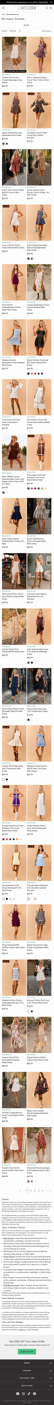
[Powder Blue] (28, 899)
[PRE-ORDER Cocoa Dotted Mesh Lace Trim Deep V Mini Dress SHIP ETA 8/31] (14, 452)
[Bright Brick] (31, 373)
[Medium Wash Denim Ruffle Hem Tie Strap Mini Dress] (39, 743)
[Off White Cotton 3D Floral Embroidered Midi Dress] (39, 397)
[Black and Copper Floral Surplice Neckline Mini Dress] (39, 1090)
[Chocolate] (28, 488)
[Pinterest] (35, 1393)
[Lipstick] (35, 373)
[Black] (28, 373)
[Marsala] (28, 1181)
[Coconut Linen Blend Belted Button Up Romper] (39, 571)
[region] (27, 2)
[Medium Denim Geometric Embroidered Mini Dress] (14, 337)
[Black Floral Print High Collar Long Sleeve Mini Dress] (39, 922)
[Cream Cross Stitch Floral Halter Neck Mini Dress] (14, 1145)
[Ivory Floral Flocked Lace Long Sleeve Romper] (14, 397)
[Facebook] (18, 1393)
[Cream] (6, 492)
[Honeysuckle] (3, 899)
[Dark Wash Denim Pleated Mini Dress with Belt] (14, 516)
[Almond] (31, 719)
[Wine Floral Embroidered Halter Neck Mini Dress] (14, 282)
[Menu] (4, 7)
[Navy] (38, 373)
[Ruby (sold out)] (35, 899)
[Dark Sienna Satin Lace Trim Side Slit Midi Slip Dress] (39, 626)
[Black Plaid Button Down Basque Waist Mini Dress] (39, 516)
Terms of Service (45, 1401)
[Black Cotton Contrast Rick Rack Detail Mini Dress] (39, 337)
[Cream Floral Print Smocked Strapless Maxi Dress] (14, 1035)
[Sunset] (42, 488)
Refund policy (27, 1402)
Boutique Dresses (13, 14)
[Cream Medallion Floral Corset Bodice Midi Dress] (39, 282)
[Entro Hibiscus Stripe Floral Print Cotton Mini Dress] (39, 55)
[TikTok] (30, 1393)
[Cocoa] (3, 492)
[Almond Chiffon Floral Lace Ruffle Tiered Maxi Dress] (14, 571)
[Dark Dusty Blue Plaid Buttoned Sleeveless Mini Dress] (39, 222)
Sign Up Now (27, 1351)
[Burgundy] (42, 373)
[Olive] (31, 1181)
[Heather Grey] (13, 899)
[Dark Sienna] (28, 662)
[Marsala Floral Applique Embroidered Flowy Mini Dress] (39, 1145)
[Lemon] (31, 899)
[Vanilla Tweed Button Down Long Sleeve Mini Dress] (14, 1090)
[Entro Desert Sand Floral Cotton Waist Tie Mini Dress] (39, 167)
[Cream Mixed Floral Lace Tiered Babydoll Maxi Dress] (39, 803)
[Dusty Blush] (10, 899)
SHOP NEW (43, 2)
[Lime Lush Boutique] (27, 7)
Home (3, 14)
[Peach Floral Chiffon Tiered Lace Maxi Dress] (39, 1035)
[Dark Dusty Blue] (6, 143)
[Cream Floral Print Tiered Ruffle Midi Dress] (14, 626)
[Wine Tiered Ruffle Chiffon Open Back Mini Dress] (14, 922)
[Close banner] (51, 2)
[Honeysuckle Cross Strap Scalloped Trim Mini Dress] (14, 863)
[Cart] (50, 8)
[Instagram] (24, 1393)
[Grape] (35, 488)
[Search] (46, 7)
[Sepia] (3, 143)
